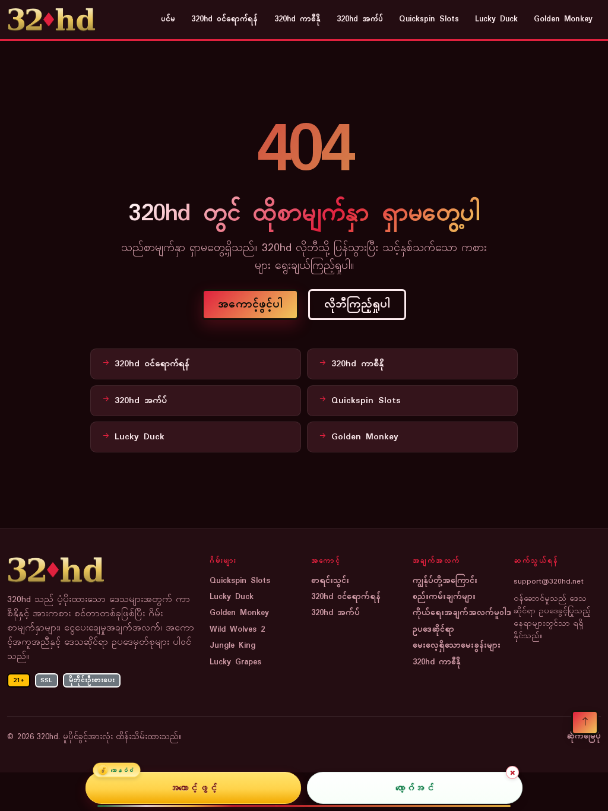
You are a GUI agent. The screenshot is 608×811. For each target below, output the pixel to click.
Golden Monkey (563, 19)
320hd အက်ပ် (360, 19)
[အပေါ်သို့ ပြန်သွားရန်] (584, 722)
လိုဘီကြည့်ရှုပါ (357, 304)
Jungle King (232, 645)
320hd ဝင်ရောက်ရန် (224, 19)
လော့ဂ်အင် (414, 787)
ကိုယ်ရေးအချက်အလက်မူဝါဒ (462, 613)
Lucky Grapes (235, 662)
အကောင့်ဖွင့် (193, 787)
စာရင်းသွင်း (330, 581)
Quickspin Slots (429, 19)
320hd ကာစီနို (297, 19)
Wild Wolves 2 (237, 629)
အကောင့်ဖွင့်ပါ (250, 304)
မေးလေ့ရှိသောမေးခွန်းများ (457, 645)
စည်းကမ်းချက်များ (444, 597)
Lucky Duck (496, 19)
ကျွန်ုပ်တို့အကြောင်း (445, 581)
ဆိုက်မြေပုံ (583, 737)
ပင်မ (168, 19)
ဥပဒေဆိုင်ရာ (433, 629)
